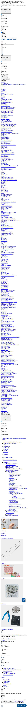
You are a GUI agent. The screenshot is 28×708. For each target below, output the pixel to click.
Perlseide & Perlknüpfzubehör (16, 493)
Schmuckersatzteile (10, 471)
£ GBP (4, 35)
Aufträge (16, 84)
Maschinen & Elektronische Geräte (14, 469)
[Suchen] (2, 45)
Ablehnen (3, 702)
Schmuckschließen (13, 501)
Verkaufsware (9, 514)
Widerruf (3, 640)
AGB (4, 685)
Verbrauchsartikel (10, 513)
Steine (10, 505)
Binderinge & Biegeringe (15, 474)
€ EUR (4, 32)
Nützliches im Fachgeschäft (12, 470)
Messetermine (6, 679)
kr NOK (4, 36)
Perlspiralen (14, 497)
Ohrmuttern (11, 491)
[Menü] (2, 42)
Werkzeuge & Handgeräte (12, 515)
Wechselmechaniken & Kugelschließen (18, 507)
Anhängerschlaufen (13, 472)
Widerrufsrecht (6, 681)
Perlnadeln (14, 494)
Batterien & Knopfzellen (11, 463)
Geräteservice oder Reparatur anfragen (12, 669)
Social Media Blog (7, 671)
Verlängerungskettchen (14, 506)
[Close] (2, 690)
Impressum (5, 686)
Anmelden (3, 82)
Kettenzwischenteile (13, 487)
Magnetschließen (13, 489)
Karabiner (11, 484)
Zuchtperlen (12, 509)
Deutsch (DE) (4, 15)
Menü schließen (6, 79)
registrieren (5, 83)
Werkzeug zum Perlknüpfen (18, 498)
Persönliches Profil (9, 84)
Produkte (5, 462)
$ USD (4, 33)
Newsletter (5, 672)
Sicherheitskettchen (13, 502)
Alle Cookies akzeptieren (18, 702)
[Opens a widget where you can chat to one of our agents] (22, 705)
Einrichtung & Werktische (12, 466)
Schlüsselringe (12, 500)
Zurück (2, 696)
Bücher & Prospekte (11, 465)
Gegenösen (11, 481)
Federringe (11, 480)
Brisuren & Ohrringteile (14, 475)
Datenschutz (6, 682)
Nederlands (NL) (4, 26)
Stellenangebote (7, 683)
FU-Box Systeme (13, 479)
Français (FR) (4, 23)
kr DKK (4, 31)
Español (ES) (4, 21)
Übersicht (3, 84)
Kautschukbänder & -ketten (15, 485)
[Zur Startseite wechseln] (9, 40)
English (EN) (4, 18)
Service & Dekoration (11, 510)
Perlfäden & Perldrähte (14, 492)
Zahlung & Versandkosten (9, 673)
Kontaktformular (12, 638)
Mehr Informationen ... (19, 701)
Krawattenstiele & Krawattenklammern (18, 488)
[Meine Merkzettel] (1, 87)
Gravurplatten (12, 483)
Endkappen (11, 478)
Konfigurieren (9, 702)
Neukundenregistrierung (8, 668)
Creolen (11, 476)
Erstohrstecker (9, 467)
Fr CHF (4, 29)
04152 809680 (15, 635)
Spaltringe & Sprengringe (15, 504)
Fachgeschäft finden (8, 675)
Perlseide (14, 496)
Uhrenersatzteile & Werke (12, 511)
